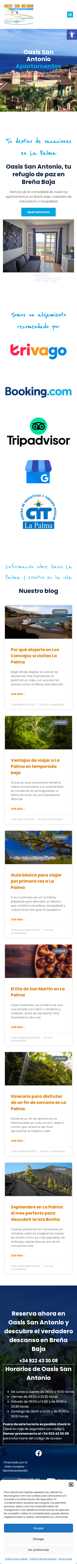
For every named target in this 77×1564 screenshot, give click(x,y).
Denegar (38, 1539)
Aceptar (39, 1528)
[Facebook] (38, 1453)
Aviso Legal (65, 1558)
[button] (72, 34)
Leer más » (18, 694)
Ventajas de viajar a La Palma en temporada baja (35, 766)
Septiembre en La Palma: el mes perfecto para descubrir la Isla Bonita (37, 1213)
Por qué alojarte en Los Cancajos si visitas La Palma (35, 656)
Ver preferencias (38, 1549)
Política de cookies (16, 1558)
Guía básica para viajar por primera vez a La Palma (36, 881)
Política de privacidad (43, 1558)
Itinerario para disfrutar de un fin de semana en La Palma (38, 1103)
